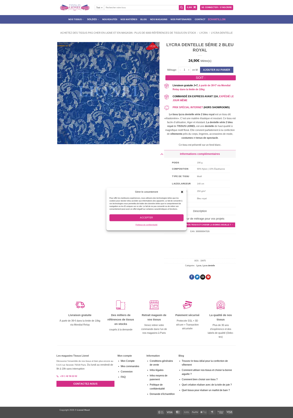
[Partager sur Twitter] (197, 277)
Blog (143, 19)
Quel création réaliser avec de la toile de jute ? (207, 384)
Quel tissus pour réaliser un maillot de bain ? (206, 390)
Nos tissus (75, 19)
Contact (200, 19)
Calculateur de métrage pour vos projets (199, 218)
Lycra (203, 33)
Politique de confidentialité (146, 225)
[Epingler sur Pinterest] (208, 277)
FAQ (123, 377)
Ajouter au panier (216, 70)
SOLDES (92, 19)
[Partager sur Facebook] (191, 277)
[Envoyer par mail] (202, 277)
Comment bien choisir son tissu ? (200, 379)
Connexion (127, 371)
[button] (182, 191)
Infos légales (156, 370)
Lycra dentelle (222, 33)
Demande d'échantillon (162, 394)
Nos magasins (158, 19)
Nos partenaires (181, 19)
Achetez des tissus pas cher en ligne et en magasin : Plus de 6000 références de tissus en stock (128, 33)
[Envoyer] (181, 7)
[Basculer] (162, 154)
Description (200, 211)
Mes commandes (130, 366)
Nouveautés (109, 19)
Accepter (146, 217)
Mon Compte (128, 361)
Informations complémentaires (200, 153)
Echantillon (217, 19)
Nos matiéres (129, 19)
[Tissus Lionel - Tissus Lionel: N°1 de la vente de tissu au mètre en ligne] (75, 7)
